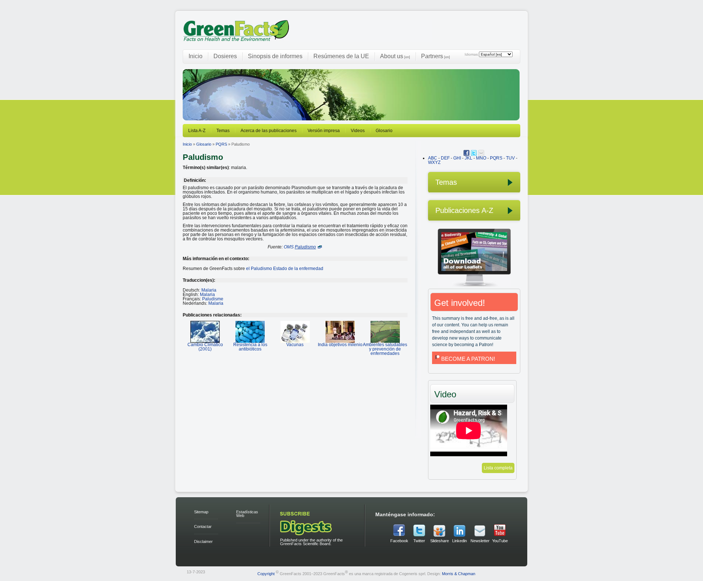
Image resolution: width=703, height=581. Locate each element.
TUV (510, 158)
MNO (481, 158)
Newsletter (479, 541)
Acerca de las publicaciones (269, 130)
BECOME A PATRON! (468, 359)
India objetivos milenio (340, 344)
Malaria (208, 290)
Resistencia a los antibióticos (250, 347)
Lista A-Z (196, 130)
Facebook (399, 541)
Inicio (195, 56)
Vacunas (295, 344)
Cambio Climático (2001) (205, 347)
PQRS (221, 144)
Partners (435, 56)
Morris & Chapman (458, 573)
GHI (457, 158)
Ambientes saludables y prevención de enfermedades (385, 349)
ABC (432, 158)
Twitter (419, 541)
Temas (223, 130)
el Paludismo (284, 268)
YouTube (500, 541)
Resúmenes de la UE (341, 56)
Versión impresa (324, 130)
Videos (358, 130)
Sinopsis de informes (275, 56)
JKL (468, 158)
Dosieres (225, 56)
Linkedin (459, 541)
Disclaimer (203, 541)
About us (395, 56)
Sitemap (201, 512)
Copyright (266, 573)
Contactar (203, 526)
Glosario (384, 130)
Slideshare (439, 541)
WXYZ (434, 162)
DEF (445, 158)
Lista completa (498, 468)
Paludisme (212, 298)
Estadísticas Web (247, 514)
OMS (289, 247)
